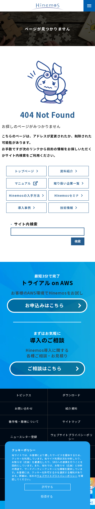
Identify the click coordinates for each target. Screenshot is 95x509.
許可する (47, 487)
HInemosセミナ (66, 195)
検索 (78, 241)
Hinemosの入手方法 (24, 195)
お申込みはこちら (44, 305)
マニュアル (23, 183)
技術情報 (66, 207)
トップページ (24, 171)
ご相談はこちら (45, 368)
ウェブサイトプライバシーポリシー (71, 437)
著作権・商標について (24, 421)
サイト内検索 (26, 224)
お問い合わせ (24, 408)
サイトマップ (71, 421)
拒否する (47, 496)
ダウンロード (71, 395)
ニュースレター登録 (23, 437)
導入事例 (24, 207)
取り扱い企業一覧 (67, 183)
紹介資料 (71, 408)
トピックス (23, 395)
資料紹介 (66, 171)
